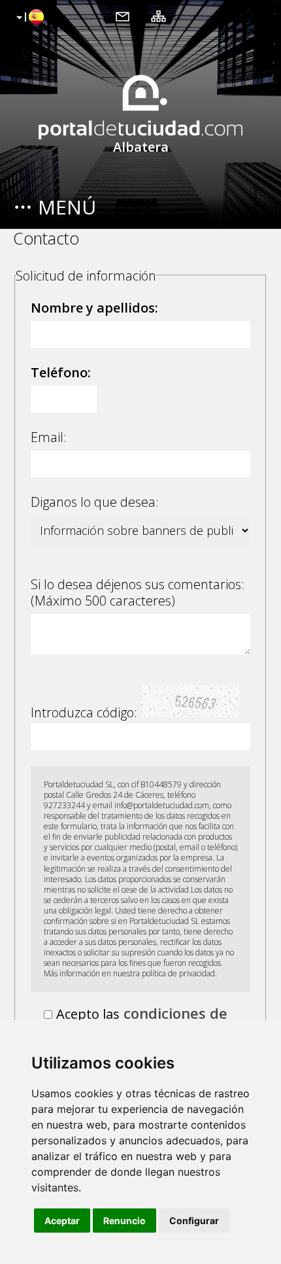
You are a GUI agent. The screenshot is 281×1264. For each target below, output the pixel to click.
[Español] (28, 17)
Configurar (194, 1220)
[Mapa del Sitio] (158, 16)
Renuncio (124, 1220)
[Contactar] (122, 16)
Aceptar (62, 1220)
